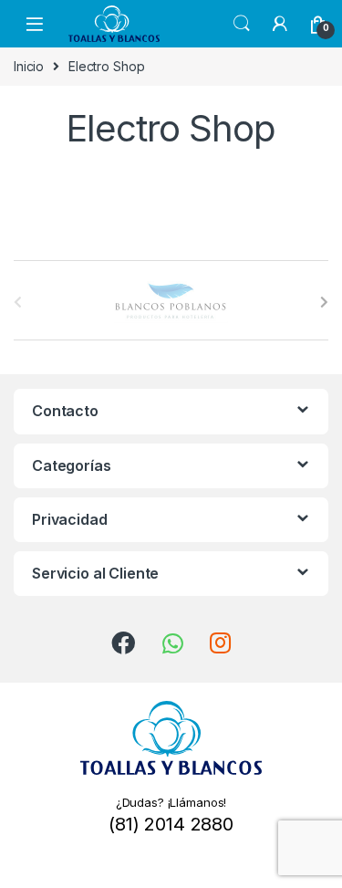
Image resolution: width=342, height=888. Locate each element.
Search (242, 24)
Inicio (29, 66)
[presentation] (324, 302)
